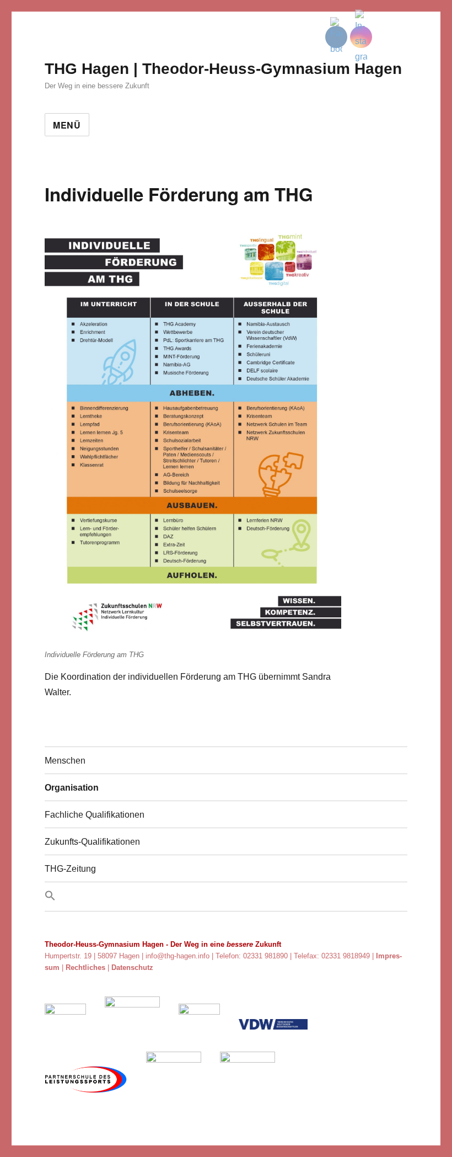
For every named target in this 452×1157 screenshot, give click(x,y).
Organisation (72, 787)
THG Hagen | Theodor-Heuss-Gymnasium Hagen (223, 68)
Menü (67, 125)
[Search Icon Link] (226, 896)
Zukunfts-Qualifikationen (92, 841)
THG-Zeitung (70, 868)
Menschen (65, 760)
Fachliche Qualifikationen (94, 814)
